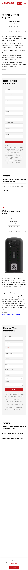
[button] (3, 3)
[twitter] (14, 31)
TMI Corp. (17, 21)
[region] (14, 564)
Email (7, 100)
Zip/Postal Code (9, 122)
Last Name (8, 95)
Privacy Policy (14, 563)
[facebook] (9, 31)
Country (7, 128)
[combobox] (14, 131)
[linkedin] (11, 31)
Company (7, 111)
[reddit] (16, 31)
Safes (3, 11)
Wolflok (17, 221)
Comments (7, 134)
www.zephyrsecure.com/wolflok (11, 314)
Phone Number (9, 106)
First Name (8, 89)
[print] (25, 31)
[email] (19, 31)
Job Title (7, 117)
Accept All (14, 567)
